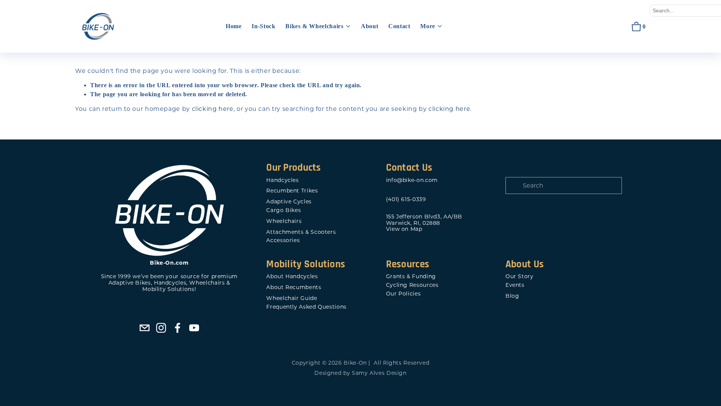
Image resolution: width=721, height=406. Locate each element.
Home (234, 26)
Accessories (283, 240)
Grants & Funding (411, 276)
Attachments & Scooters (301, 232)
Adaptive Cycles (289, 201)
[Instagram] (161, 328)
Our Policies (403, 294)
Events (515, 285)
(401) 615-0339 (406, 199)
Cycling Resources (412, 285)
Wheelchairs (284, 221)
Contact (399, 26)
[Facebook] (177, 328)
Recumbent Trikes (292, 191)
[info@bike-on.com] (144, 328)
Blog (512, 296)
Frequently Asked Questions (306, 307)
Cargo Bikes (283, 210)
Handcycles (282, 180)
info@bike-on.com (412, 180)
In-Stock (263, 26)
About (369, 26)
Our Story (519, 276)
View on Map (404, 229)
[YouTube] (194, 328)
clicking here (213, 108)
